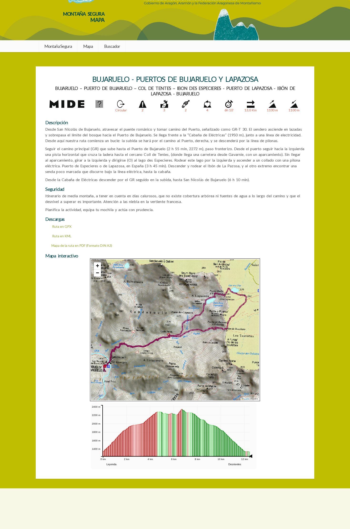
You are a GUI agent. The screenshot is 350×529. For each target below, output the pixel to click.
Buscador (112, 46)
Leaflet (246, 398)
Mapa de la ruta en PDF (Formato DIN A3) (81, 245)
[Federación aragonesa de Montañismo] (58, 508)
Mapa (88, 46)
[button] (97, 265)
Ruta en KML (61, 236)
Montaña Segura (58, 46)
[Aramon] (175, 508)
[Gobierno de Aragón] (291, 508)
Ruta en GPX (61, 226)
